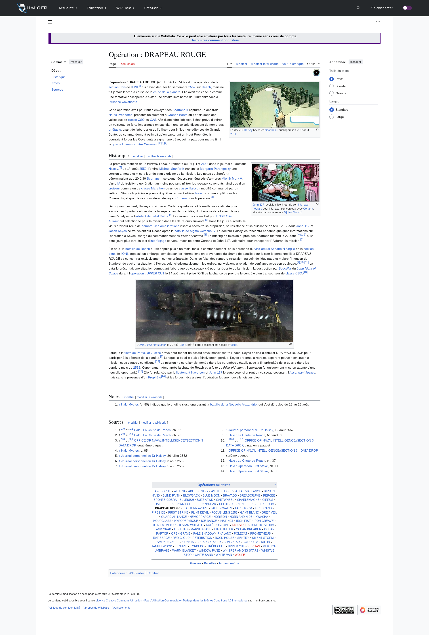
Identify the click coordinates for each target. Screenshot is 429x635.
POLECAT (240, 533)
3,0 (123, 439)
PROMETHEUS (260, 533)
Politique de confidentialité (64, 607)
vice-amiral (262, 249)
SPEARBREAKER (209, 542)
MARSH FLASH (201, 529)
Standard (342, 86)
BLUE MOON (211, 495)
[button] (50, 21)
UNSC (152, 344)
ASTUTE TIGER (222, 491)
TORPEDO (197, 546)
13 (140, 371)
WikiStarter (136, 573)
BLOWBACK (191, 495)
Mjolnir (288, 212)
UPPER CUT (236, 546)
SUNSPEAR (232, 542)
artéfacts (115, 129)
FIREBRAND (263, 508)
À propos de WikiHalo (96, 607)
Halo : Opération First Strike (248, 466)
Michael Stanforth (171, 168)
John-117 (258, 204)
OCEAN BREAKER (248, 529)
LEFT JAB (181, 529)
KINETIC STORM (262, 525)
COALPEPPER (162, 504)
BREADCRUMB (250, 495)
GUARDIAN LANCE (174, 516)
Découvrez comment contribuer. (216, 40)
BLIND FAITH (171, 495)
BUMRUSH (186, 499)
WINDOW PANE (209, 550)
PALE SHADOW (203, 533)
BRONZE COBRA (165, 499)
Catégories (117, 573)
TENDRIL (181, 546)
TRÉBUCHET (216, 546)
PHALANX (224, 533)
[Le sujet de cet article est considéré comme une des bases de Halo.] (316, 72)
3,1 (131, 439)
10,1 (241, 439)
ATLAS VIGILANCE (248, 491)
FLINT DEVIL (200, 512)
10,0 (231, 439)
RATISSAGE (161, 537)
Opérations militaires (214, 485)
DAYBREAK (208, 504)
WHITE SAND (204, 554)
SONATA (188, 542)
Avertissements (121, 607)
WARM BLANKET (184, 550)
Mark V (297, 212)
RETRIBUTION (202, 537)
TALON (265, 542)
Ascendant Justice (302, 372)
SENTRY (243, 537)
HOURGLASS (162, 520)
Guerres (195, 563)
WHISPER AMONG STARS (241, 550)
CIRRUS (267, 499)
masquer (76, 62)
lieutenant (183, 372)
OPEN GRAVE (180, 533)
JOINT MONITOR (164, 525)
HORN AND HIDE (241, 516)
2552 (233, 134)
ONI (135, 87)
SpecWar (285, 268)
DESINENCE (239, 504)
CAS (153, 119)
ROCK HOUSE (224, 537)
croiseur (114, 188)
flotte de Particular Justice (142, 353)
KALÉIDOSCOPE (217, 525)
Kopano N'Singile (283, 249)
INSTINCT (226, 520)
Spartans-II (271, 130)
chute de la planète (166, 92)
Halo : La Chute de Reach (152, 430)
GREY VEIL (269, 512)
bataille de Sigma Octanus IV (195, 231)
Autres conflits (229, 563)
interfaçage (158, 240)
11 (306, 262)
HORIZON (220, 516)
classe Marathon (153, 188)
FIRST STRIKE (178, 512)
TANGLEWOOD (161, 546)
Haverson (198, 372)
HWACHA (261, 516)
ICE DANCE (209, 520)
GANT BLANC (249, 512)
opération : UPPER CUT (147, 273)
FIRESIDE (158, 512)
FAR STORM (243, 508)
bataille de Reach (137, 249)
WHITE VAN (224, 554)
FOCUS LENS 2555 (224, 512)
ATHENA (179, 491)
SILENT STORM (263, 537)
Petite (340, 79)
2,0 (123, 434)
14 (163, 376)
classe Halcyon (189, 188)
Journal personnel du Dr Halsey (143, 455)
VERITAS (254, 546)
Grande (341, 93)
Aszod (233, 344)
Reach (206, 87)
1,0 (123, 428)
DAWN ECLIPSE (186, 504)
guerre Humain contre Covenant (135, 144)
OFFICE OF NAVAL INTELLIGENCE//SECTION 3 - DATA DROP (273, 450)
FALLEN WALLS (221, 508)
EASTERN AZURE (195, 508)
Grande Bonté (177, 115)
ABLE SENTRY (198, 491)
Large (340, 116)
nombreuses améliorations (160, 226)
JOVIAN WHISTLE (191, 525)
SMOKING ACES (168, 542)
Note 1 (301, 234)
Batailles (210, 563)
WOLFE (240, 554)
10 (302, 262)
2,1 (131, 434)
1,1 (131, 428)
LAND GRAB (162, 529)
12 (157, 361)
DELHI (223, 504)
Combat (153, 573)
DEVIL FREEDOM (262, 504)
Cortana (308, 208)
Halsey (248, 130)
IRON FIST (243, 520)
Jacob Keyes (118, 231)
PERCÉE (269, 495)
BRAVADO (230, 495)
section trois (117, 87)
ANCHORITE (162, 491)
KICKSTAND (240, 525)
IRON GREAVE (264, 520)
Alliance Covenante (123, 102)
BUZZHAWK (205, 499)
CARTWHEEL (225, 499)
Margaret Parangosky (215, 168)
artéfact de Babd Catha (151, 216)
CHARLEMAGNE (248, 499)
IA (118, 183)
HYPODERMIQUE (186, 520)
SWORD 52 (250, 542)
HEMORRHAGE (200, 516)
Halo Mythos (130, 404)
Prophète (154, 377)
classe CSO (136, 119)
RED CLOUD (181, 537)
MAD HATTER (223, 529)
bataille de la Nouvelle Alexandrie (233, 404)
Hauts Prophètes (120, 115)
